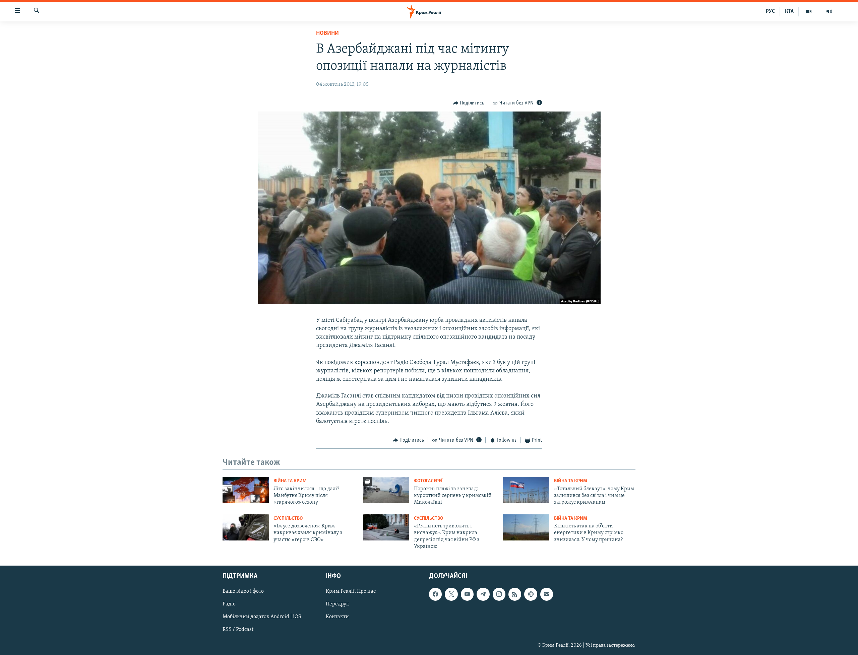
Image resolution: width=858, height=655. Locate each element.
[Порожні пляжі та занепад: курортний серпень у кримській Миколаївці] (386, 490)
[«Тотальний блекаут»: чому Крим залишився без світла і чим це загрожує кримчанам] (526, 490)
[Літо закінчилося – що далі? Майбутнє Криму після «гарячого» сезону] (246, 490)
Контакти (337, 617)
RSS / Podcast (238, 629)
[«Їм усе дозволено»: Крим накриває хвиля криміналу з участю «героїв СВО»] (246, 527)
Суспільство (288, 518)
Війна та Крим (290, 481)
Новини (327, 33)
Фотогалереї (428, 481)
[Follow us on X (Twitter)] (451, 594)
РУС (770, 11)
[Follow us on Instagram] (499, 594)
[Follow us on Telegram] (483, 594)
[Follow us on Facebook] (435, 594)
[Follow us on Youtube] (467, 594)
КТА (789, 11)
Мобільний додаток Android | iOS (262, 617)
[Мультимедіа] (809, 11)
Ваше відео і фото (243, 591)
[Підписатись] (546, 594)
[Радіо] (829, 11)
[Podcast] (530, 594)
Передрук (337, 604)
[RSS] (514, 594)
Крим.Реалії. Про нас (351, 591)
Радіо (229, 604)
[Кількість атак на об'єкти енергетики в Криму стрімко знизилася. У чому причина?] (526, 527)
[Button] (469, 103)
